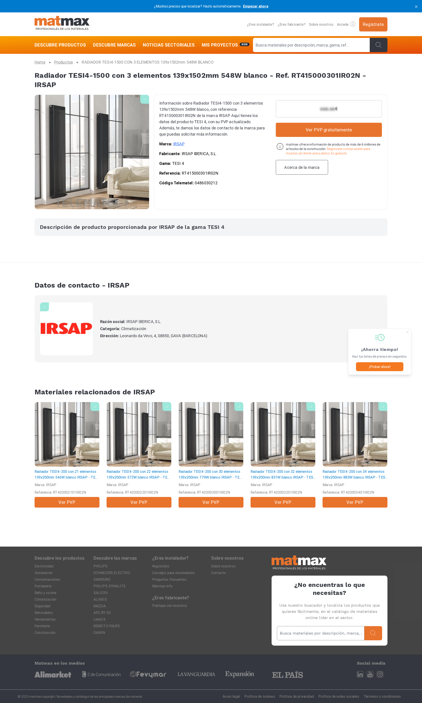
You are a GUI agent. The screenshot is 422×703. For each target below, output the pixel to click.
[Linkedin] (360, 674)
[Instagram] (380, 674)
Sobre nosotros (321, 24)
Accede (342, 24)
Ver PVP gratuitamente (329, 129)
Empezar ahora (255, 6)
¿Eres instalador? (260, 24)
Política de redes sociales (338, 696)
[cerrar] (416, 6)
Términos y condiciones (382, 696)
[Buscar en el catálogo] (378, 45)
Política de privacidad (296, 696)
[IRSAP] (66, 328)
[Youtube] (370, 674)
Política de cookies (259, 696)
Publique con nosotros (169, 605)
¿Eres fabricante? (291, 24)
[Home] (62, 24)
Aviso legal (231, 696)
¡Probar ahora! (380, 366)
